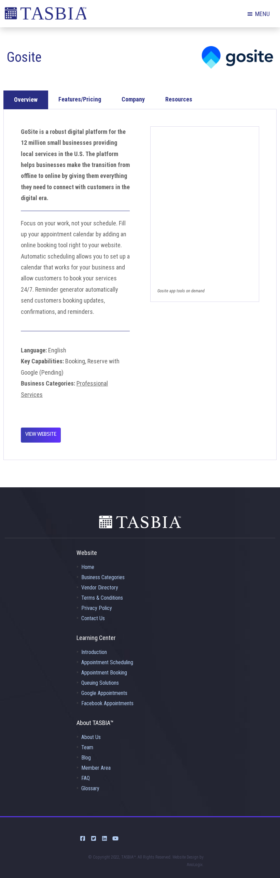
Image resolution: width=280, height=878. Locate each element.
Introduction (94, 652)
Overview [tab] (26, 99)
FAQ (85, 778)
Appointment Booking (104, 672)
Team (87, 747)
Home (87, 567)
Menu (262, 13)
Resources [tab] (178, 99)
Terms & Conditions (102, 598)
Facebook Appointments (107, 703)
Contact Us (93, 618)
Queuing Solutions (100, 683)
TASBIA (45, 15)
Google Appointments (104, 693)
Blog (86, 757)
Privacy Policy (96, 608)
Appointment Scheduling (107, 662)
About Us (91, 737)
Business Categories (103, 577)
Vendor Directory (99, 587)
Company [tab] (133, 99)
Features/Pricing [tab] (79, 99)
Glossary (90, 788)
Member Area (96, 768)
